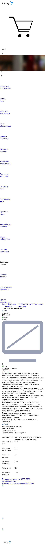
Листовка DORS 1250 (10, 481)
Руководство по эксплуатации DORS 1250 (18, 483)
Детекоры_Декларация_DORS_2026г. (16, 479)
